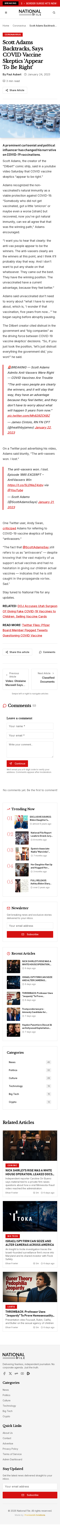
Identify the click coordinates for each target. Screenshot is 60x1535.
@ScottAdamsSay (36, 547)
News (6, 1389)
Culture (6, 1400)
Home (6, 25)
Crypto (6, 1416)
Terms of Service (12, 1454)
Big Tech (7, 1411)
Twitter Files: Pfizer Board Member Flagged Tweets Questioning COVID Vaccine (26, 630)
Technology (9, 1405)
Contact (7, 1438)
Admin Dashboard (12, 1459)
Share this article (19, 652)
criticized (9, 528)
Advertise (8, 1443)
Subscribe (32, 934)
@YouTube (15, 490)
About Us (8, 1432)
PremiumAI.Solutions (34, 1515)
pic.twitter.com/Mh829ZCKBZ (28, 415)
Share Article (17, 90)
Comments (49, 652)
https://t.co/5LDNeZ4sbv (25, 485)
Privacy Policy (10, 1448)
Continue (20, 763)
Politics (6, 1395)
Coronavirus (19, 25)
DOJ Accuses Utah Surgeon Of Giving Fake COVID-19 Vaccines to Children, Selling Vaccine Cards (30, 611)
